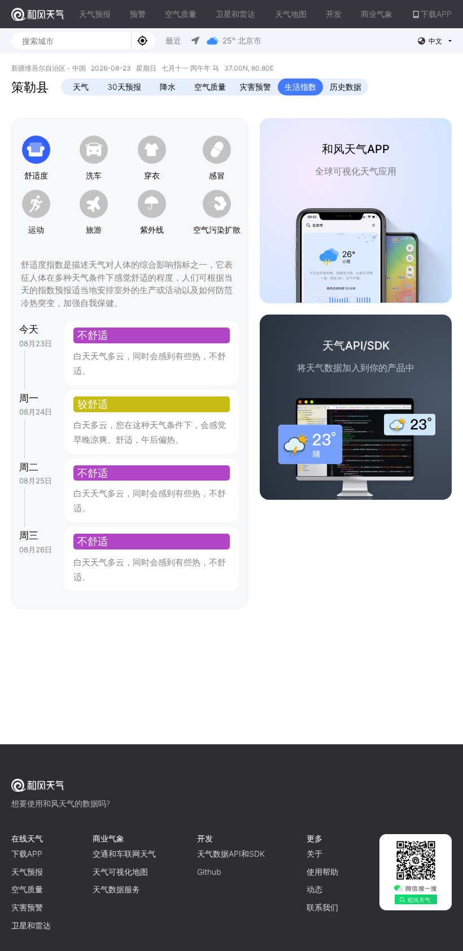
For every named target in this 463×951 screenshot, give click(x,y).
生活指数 (300, 86)
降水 (168, 86)
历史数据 (345, 86)
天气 (81, 86)
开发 (334, 14)
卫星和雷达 (235, 14)
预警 (138, 14)
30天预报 (124, 86)
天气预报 (95, 14)
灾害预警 (255, 86)
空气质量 (180, 14)
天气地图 (291, 14)
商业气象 (376, 14)
